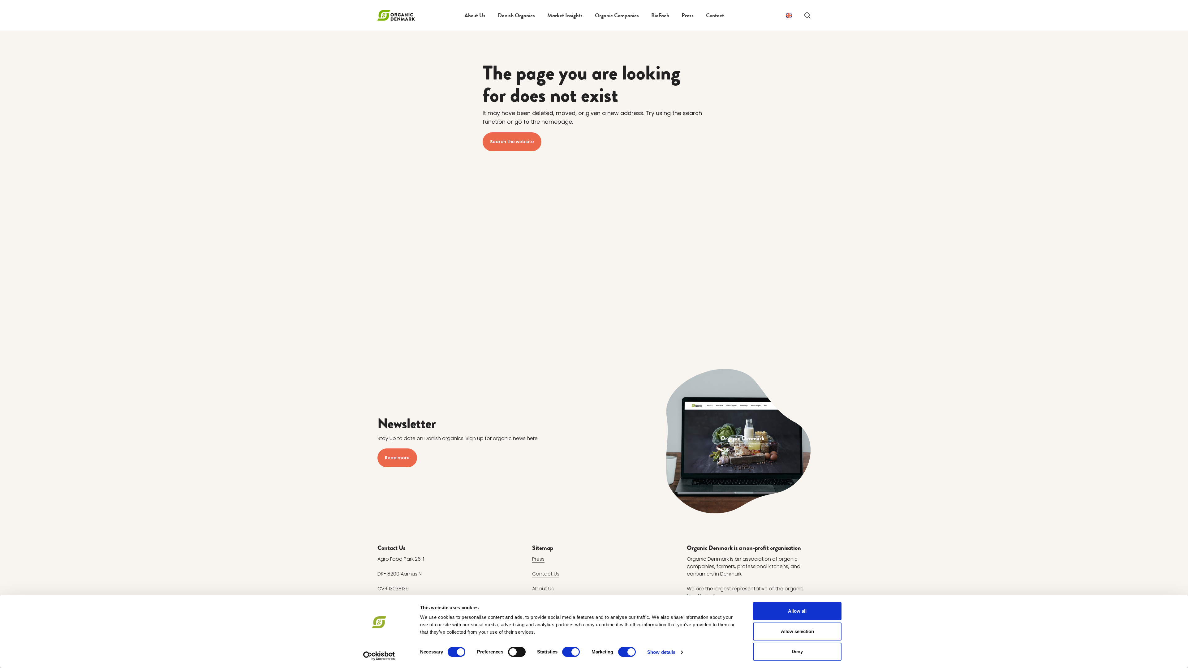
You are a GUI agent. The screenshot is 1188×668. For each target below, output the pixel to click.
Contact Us (545, 573)
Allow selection (797, 631)
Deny (797, 651)
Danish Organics (516, 15)
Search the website (512, 142)
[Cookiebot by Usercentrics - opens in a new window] (379, 656)
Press (688, 15)
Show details (661, 652)
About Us (474, 15)
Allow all (797, 611)
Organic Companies (617, 15)
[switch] (517, 652)
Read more (397, 458)
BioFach (660, 15)
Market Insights (565, 15)
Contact (715, 15)
